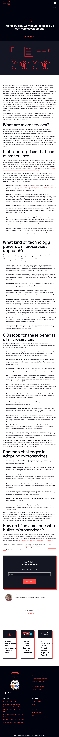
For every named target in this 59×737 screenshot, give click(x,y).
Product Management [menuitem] (38, 692)
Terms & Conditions (32, 735)
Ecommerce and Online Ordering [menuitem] (13, 707)
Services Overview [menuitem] (38, 676)
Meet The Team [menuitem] (37, 712)
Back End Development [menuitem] (39, 681)
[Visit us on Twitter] (8, 693)
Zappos (27, 546)
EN (55, 7)
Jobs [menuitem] (33, 715)
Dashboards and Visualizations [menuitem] (13, 719)
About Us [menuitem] (35, 710)
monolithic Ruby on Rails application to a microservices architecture (36, 187)
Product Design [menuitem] (37, 689)
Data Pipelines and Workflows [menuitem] (13, 722)
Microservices (29, 22)
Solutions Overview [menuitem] (9, 701)
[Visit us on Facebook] (5, 693)
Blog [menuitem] (33, 704)
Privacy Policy (41, 735)
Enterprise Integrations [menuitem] (11, 704)
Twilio (32, 546)
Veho (38, 546)
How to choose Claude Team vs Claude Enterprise (27, 647)
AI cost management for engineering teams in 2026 (11, 647)
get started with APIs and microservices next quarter (36, 540)
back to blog (30, 18)
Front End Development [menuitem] (39, 678)
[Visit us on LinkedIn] (11, 693)
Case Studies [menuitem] (36, 701)
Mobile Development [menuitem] (38, 684)
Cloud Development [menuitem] (38, 686)
